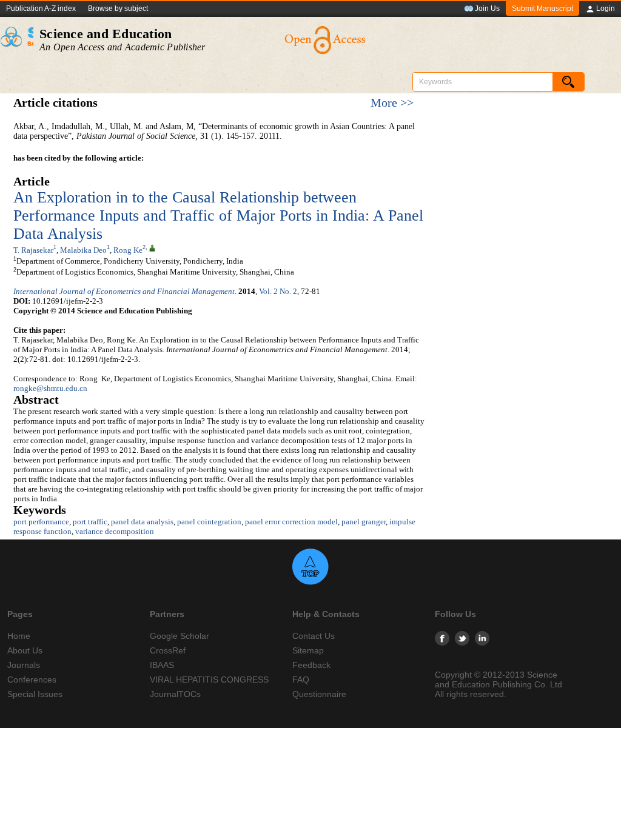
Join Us (487, 8)
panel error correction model (291, 521)
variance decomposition (114, 531)
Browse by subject (118, 8)
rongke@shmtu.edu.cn (50, 388)
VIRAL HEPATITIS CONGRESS (209, 679)
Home (18, 636)
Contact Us (313, 636)
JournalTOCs (175, 694)
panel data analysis (142, 521)
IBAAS (162, 665)
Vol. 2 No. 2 (278, 291)
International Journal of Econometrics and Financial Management (124, 291)
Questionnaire (319, 694)
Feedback (311, 665)
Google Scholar (179, 636)
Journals (23, 665)
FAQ (300, 679)
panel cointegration (209, 521)
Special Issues (34, 694)
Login (605, 8)
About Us (24, 650)
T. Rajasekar (33, 250)
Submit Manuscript (542, 8)
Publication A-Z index (41, 8)
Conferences (31, 679)
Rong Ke (128, 250)
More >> (392, 102)
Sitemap (308, 650)
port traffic (90, 521)
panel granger (363, 521)
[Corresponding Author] (152, 247)
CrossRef (168, 650)
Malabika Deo (83, 250)
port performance (41, 521)
